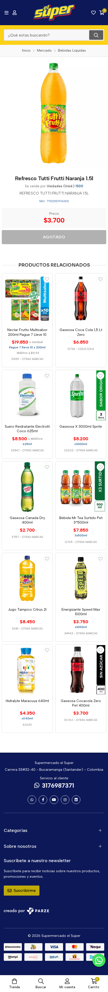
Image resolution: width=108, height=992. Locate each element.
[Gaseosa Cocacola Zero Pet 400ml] (81, 669)
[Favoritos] (93, 12)
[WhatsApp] (32, 799)
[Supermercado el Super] (54, 12)
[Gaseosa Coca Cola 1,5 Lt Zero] (81, 298)
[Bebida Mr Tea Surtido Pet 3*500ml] (81, 486)
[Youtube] (54, 799)
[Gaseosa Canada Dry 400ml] (27, 486)
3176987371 (58, 785)
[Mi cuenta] (15, 12)
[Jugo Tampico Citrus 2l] (27, 578)
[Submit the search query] (96, 35)
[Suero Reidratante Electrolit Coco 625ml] (27, 395)
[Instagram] (65, 799)
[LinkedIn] (76, 799)
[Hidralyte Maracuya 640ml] (27, 669)
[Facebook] (43, 799)
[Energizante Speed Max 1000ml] (81, 578)
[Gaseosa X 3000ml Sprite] (81, 395)
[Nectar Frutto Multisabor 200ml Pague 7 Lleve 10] (27, 298)
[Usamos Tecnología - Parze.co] (26, 911)
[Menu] (6, 12)
